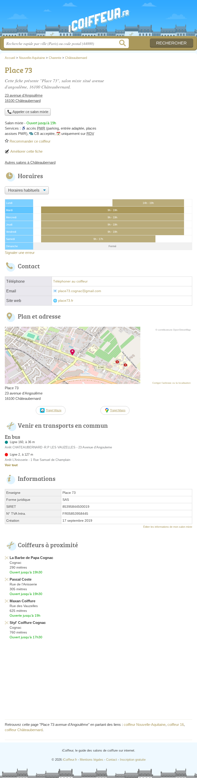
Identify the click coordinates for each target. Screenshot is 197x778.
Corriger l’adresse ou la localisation (171, 383)
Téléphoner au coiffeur (70, 281)
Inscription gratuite (133, 759)
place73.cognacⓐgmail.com (79, 291)
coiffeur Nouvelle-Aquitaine (145, 724)
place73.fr (65, 300)
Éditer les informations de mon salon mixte (167, 526)
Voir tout (11, 465)
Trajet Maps (117, 410)
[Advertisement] (98, 681)
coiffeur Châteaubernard (24, 730)
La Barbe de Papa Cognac (31, 558)
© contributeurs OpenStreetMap (173, 329)
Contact (111, 759)
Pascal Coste (20, 579)
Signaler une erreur (20, 253)
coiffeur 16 (175, 724)
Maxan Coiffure (22, 601)
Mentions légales (91, 759)
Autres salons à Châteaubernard (30, 162)
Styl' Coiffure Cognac (28, 623)
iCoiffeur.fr (98, 20)
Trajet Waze (54, 410)
